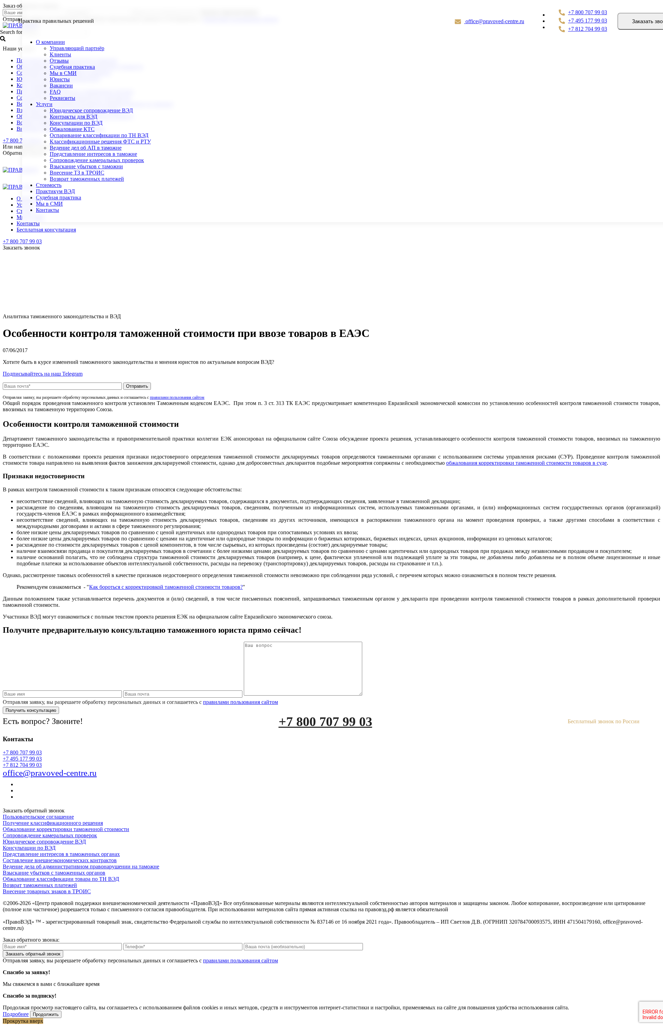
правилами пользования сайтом (177, 397)
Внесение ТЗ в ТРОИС (77, 173)
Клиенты (60, 54)
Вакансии (61, 85)
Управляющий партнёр (77, 48)
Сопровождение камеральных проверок (97, 160)
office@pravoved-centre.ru (494, 21)
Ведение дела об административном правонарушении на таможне (81, 866)
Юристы (60, 79)
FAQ (55, 92)
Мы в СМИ (63, 73)
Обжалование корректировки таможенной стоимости (66, 829)
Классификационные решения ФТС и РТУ (100, 141)
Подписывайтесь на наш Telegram (43, 374)
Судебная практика (72, 67)
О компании (50, 42)
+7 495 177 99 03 (587, 20)
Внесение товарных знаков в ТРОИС (47, 891)
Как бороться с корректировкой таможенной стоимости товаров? (166, 587)
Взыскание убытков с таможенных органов (54, 873)
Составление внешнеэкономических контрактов (60, 860)
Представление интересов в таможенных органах (61, 854)
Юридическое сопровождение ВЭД (91, 110)
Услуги (44, 104)
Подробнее (16, 1014)
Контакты (28, 223)
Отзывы (59, 61)
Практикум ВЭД (55, 191)
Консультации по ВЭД (76, 123)
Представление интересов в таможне (93, 154)
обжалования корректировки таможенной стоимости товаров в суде (526, 463)
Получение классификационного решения (53, 823)
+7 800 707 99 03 (22, 241)
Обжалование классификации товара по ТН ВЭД (61, 879)
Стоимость (48, 185)
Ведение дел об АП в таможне (86, 148)
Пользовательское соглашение (38, 817)
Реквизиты (62, 98)
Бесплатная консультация (46, 230)
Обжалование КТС (72, 129)
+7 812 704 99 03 (587, 29)
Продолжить (46, 1014)
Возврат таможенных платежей (87, 179)
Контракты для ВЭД (73, 117)
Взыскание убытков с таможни (86, 166)
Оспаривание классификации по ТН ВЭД (99, 135)
